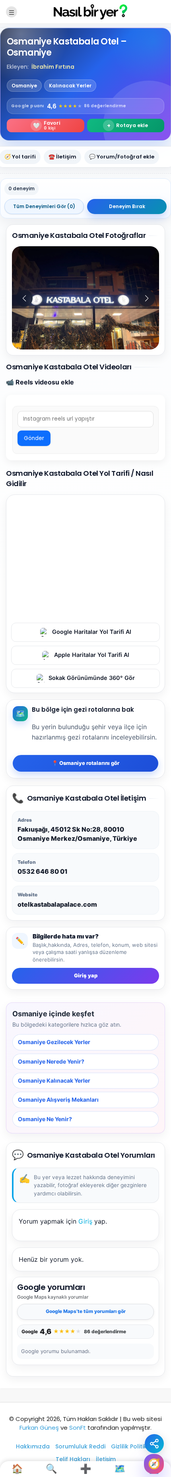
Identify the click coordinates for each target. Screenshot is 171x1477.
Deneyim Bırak (127, 206)
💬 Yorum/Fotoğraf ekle (121, 156)
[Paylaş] (154, 1443)
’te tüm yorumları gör (86, 1311)
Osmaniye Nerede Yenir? (51, 1061)
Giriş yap (85, 975)
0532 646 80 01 (42, 871)
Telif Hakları (73, 1459)
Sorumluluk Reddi (80, 1446)
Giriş (85, 1221)
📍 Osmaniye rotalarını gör (85, 763)
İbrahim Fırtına (52, 67)
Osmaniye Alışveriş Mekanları (58, 1099)
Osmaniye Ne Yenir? (45, 1118)
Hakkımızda (33, 1446)
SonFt (77, 1427)
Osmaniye (24, 85)
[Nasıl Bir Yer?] (85, 11)
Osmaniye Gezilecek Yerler (54, 1042)
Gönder (34, 438)
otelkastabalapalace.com (57, 904)
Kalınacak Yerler (70, 85)
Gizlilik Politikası (133, 1446)
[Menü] (11, 11)
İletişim (106, 1459)
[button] (146, 298)
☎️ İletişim (62, 156)
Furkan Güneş (39, 1427)
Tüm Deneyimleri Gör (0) (44, 206)
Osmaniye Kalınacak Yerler (54, 1080)
